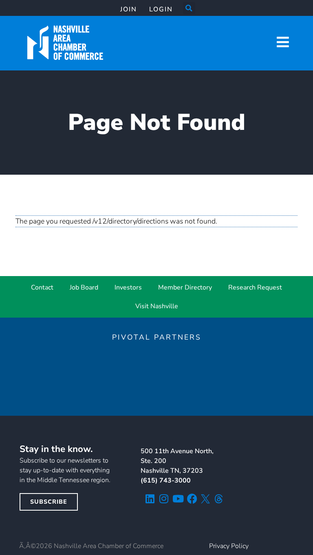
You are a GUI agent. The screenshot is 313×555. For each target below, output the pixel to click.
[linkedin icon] (150, 499)
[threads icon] (218, 498)
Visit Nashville (156, 306)
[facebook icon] (192, 499)
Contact (42, 287)
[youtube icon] (178, 499)
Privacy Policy (229, 546)
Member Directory (185, 287)
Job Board (84, 287)
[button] (189, 8)
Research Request (255, 287)
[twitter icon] (205, 498)
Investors (128, 287)
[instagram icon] (164, 499)
